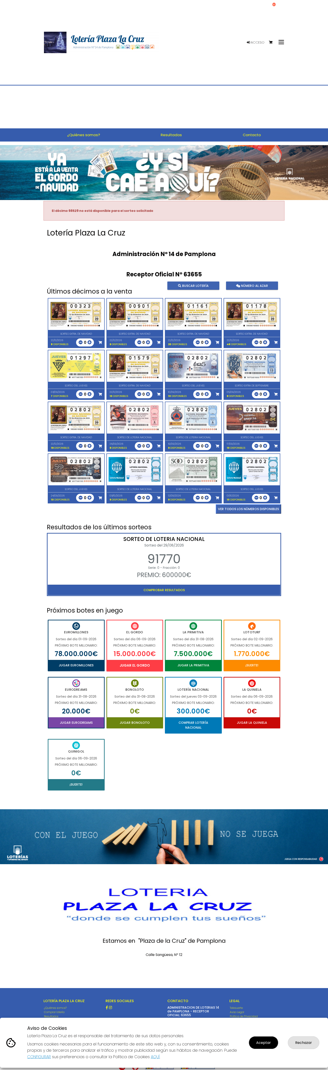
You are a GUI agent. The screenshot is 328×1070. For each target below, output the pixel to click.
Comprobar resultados (164, 590)
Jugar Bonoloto (135, 722)
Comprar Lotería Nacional (193, 725)
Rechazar (303, 1042)
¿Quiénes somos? (55, 1008)
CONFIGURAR (39, 1057)
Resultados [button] (171, 135)
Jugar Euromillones (76, 665)
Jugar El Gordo (135, 665)
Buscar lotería (195, 286)
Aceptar (263, 1042)
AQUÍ (155, 1057)
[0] (273, 42)
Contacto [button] (252, 135)
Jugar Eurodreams (76, 722)
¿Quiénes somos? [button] (83, 135)
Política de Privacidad (244, 1016)
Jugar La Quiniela (252, 722)
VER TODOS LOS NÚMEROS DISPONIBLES (248, 509)
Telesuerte (236, 1008)
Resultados (51, 1016)
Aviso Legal (237, 1012)
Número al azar (254, 286)
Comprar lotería (54, 1012)
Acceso (257, 42)
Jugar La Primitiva (193, 665)
